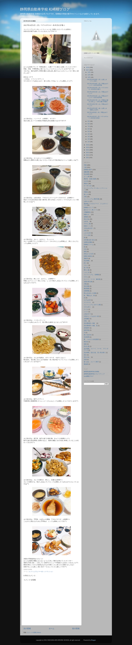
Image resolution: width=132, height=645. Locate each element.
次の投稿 (27, 628)
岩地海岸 (86, 328)
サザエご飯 (87, 223)
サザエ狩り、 (88, 307)
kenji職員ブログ (88, 376)
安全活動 (86, 286)
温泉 (85, 344)
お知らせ (86, 201)
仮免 (85, 251)
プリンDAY (87, 235)
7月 (89, 126)
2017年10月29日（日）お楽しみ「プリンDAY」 (97, 80)
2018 (87, 67)
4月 (89, 134)
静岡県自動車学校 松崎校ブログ (45, 9)
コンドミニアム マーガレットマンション (40, 571)
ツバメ (86, 311)
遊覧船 (86, 217)
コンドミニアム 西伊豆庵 (91, 199)
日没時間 (86, 337)
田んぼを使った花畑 (90, 293)
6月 (89, 129)
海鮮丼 (86, 258)
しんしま (86, 272)
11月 (89, 75)
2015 (87, 147)
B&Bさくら (87, 226)
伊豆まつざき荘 (88, 254)
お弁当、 (86, 221)
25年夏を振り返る (89, 240)
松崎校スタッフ (88, 207)
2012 (87, 155)
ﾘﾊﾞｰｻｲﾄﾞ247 (88, 186)
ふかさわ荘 (87, 233)
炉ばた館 (86, 346)
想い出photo (87, 335)
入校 (85, 167)
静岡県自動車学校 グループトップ (94, 374)
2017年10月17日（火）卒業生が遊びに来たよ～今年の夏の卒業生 (97, 100)
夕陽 (85, 284)
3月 (89, 136)
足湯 (85, 359)
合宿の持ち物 (88, 281)
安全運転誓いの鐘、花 (90, 325)
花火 (85, 355)
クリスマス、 (88, 302)
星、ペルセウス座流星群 (91, 339)
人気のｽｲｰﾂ (87, 314)
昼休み (86, 183)
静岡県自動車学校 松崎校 (91, 371)
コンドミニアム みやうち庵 (92, 304)
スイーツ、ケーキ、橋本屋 (92, 279)
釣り (85, 263)
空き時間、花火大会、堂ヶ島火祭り (95, 352)
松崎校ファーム (88, 244)
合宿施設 (86, 318)
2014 (87, 150)
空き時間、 (87, 260)
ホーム (51, 628)
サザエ (86, 277)
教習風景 (86, 288)
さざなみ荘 (87, 300)
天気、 (86, 321)
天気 (85, 230)
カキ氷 (86, 181)
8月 (89, 124)
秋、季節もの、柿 (89, 295)
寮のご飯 (86, 270)
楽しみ (86, 194)
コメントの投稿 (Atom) (34, 632)
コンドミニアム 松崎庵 (91, 274)
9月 (89, 121)
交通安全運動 (88, 242)
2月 (89, 139)
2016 (87, 145)
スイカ (86, 309)
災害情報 (86, 291)
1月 (89, 141)
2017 (87, 70)
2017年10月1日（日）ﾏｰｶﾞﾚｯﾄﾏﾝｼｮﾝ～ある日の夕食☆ (97, 117)
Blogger (93, 640)
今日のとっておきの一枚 (91, 316)
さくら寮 (86, 176)
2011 (87, 157)
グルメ (86, 265)
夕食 (85, 196)
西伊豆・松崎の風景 (90, 179)
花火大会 (86, 219)
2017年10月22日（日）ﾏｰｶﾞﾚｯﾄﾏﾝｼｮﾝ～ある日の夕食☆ (97, 88)
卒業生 (86, 192)
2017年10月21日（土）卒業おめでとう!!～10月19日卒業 (97, 96)
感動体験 (86, 172)
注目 (85, 249)
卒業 (85, 165)
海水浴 (86, 341)
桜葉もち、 (87, 214)
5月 (89, 131)
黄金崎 (86, 364)
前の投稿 (76, 628)
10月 (89, 77)
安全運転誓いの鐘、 (90, 323)
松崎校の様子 (88, 169)
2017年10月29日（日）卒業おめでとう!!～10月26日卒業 (97, 84)
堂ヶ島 (86, 267)
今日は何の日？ (88, 228)
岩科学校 (86, 330)
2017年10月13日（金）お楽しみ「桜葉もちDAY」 (97, 109)
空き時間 (86, 174)
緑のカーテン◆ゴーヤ (90, 210)
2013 (87, 152)
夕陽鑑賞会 (87, 212)
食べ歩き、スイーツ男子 (91, 362)
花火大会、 (87, 357)
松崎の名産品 (88, 256)
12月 (89, 72)
